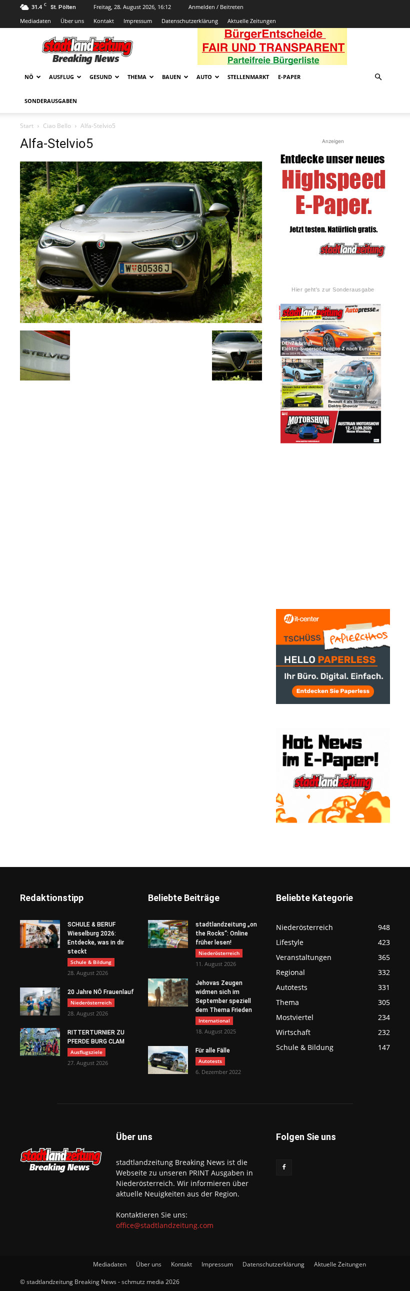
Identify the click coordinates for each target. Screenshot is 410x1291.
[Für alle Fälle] (168, 1060)
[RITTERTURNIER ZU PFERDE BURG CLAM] (40, 1042)
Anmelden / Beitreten (216, 6)
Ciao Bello (57, 126)
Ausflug (61, 76)
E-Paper (289, 76)
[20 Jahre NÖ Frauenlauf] (40, 1002)
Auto (204, 76)
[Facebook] (284, 1168)
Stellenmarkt (248, 76)
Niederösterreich (91, 1002)
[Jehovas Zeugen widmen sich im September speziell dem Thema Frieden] (168, 992)
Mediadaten (35, 20)
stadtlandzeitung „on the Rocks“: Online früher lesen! (226, 933)
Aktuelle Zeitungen (252, 20)
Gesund (101, 76)
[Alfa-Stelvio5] (141, 320)
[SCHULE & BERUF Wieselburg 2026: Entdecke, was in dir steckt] (40, 934)
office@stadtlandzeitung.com (165, 1225)
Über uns (72, 20)
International (214, 1020)
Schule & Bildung (91, 962)
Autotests (210, 1061)
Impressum (138, 20)
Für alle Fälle (213, 1050)
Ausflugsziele (86, 1052)
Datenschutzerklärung (190, 20)
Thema (137, 76)
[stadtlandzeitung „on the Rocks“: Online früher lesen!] (168, 934)
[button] (378, 77)
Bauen (171, 76)
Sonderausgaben (50, 100)
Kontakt (104, 20)
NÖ (29, 76)
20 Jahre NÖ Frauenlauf (101, 992)
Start (27, 126)
